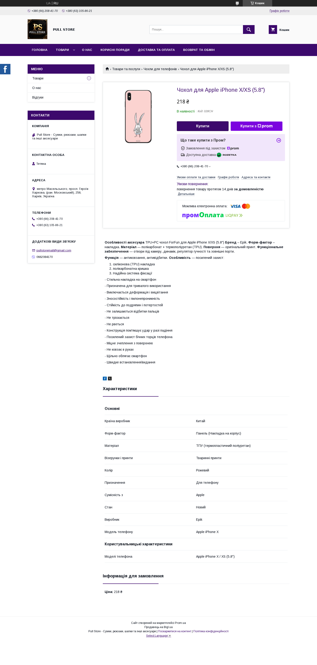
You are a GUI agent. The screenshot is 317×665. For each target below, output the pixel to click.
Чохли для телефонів (160, 69)
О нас (87, 50)
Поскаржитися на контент (174, 631)
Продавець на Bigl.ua (158, 627)
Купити (202, 126)
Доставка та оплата (156, 50)
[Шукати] (249, 29)
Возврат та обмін (199, 50)
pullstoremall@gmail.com (53, 250)
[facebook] (105, 379)
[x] (110, 379)
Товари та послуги (126, 69)
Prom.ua (180, 623)
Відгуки (37, 97)
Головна (39, 50)
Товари (62, 50)
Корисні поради (114, 50)
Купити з (248, 126)
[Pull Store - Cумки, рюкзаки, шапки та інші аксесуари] (37, 38)
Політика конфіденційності (211, 631)
